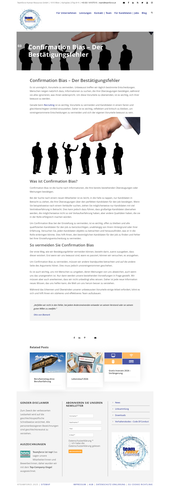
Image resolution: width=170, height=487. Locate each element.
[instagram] (152, 2)
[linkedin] (133, 2)
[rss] (137, 2)
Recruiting (49, 104)
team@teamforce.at (107, 2)
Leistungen (85, 12)
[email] (124, 2)
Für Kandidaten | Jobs (126, 12)
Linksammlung (122, 409)
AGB (91, 484)
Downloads (120, 415)
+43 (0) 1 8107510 (89, 2)
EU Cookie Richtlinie (140, 484)
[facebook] (128, 2)
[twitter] (142, 2)
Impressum (79, 484)
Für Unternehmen (66, 12)
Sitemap (45, 484)
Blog (144, 12)
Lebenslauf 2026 (79, 378)
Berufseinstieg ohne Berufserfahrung (44, 380)
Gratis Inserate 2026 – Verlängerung (120, 371)
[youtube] (147, 2)
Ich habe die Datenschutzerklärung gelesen (84, 444)
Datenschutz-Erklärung (110, 484)
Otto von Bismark (42, 314)
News (117, 402)
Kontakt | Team (103, 12)
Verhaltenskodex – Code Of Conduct (132, 421)
